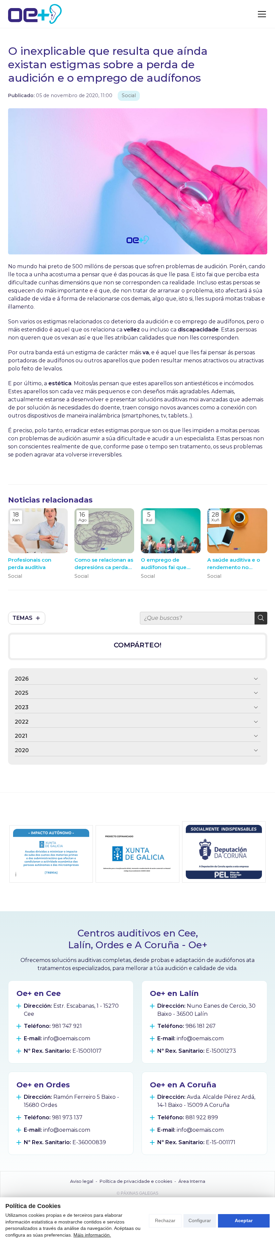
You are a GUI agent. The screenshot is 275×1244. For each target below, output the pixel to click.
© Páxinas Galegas (137, 1193)
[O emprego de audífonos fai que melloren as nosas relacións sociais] (171, 530)
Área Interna (191, 1181)
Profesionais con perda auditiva (29, 563)
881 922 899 (201, 1117)
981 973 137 (67, 1117)
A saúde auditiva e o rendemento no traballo (233, 564)
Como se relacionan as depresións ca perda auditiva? (103, 564)
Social (129, 95)
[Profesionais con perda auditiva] (38, 530)
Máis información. (92, 1235)
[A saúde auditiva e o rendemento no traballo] (237, 530)
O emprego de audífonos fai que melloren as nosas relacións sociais (164, 564)
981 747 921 (67, 1026)
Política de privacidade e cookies (136, 1181)
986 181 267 (200, 1026)
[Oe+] (35, 14)
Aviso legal (81, 1181)
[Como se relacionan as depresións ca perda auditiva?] (104, 530)
